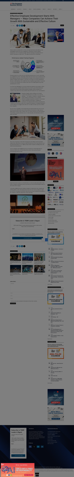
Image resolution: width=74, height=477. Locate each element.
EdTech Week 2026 (54, 375)
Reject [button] (37, 475)
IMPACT (44, 9)
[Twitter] (20, 26)
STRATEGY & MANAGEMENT (13, 13)
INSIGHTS (49, 9)
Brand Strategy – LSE (54, 316)
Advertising (45, 0)
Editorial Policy (50, 0)
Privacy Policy (27, 470)
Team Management (20, 13)
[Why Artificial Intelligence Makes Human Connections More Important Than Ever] (15, 268)
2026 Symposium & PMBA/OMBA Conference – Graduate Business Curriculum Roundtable (56, 379)
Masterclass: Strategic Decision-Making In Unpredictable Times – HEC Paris (57, 321)
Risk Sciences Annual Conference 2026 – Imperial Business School (56, 254)
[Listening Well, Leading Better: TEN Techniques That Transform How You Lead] (15, 257)
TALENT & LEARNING (36, 9)
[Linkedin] (22, 26)
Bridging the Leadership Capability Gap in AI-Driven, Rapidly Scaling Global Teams (27, 262)
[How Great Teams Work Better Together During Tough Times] (39, 268)
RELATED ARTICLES (14, 251)
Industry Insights (51, 217)
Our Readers (18, 0)
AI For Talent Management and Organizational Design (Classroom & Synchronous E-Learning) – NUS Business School (57, 331)
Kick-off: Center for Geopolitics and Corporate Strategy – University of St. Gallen (57, 277)
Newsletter (33, 0)
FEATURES (55, 9)
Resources (21, 0)
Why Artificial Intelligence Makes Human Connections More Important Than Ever (15, 274)
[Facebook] (17, 26)
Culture (35, 260)
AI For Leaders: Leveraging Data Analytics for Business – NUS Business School (56, 271)
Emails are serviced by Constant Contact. (30, 235)
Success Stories (50, 218)
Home (11, 0)
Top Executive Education (39, 0)
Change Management (25, 260)
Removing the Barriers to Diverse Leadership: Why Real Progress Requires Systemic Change (39, 262)
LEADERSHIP (13, 9)
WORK (30, 9)
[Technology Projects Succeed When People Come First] (27, 268)
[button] (63, 0)
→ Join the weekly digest (27, 238)
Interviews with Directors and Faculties (54, 215)
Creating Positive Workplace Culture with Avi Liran (15, 260)
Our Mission (25, 0)
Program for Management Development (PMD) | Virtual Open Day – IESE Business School (56, 266)
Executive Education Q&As (52, 220)
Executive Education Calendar (53, 221)
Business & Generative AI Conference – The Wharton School (57, 262)
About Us (14, 0)
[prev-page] (10, 277)
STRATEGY (25, 9)
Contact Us (54, 0)
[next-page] (12, 277)
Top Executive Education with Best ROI (54, 211)
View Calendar (50, 284)
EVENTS (60, 9)
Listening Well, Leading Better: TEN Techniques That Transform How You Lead (15, 262)
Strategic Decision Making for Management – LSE (56, 313)
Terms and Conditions (35, 470)
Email (13, 228)
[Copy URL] (24, 26)
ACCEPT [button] (37, 473)
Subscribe (29, 0)
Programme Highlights (51, 214)
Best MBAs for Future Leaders (53, 212)
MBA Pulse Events (51, 223)
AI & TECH (19, 9)
